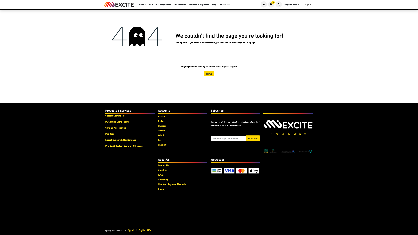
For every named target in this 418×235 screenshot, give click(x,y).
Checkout (162, 144)
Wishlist (162, 135)
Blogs (161, 189)
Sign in (308, 4)
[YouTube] (283, 134)
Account (162, 116)
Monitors (109, 134)
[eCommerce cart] (264, 4)
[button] (279, 4)
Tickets (161, 130)
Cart (160, 140)
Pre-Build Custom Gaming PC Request (124, 146)
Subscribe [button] (253, 138)
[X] (277, 134)
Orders (161, 121)
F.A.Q (160, 174)
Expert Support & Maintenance (120, 140)
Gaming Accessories (115, 127)
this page (250, 42)
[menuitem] (143, 4)
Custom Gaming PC (114, 115)
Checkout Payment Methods (172, 184)
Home (209, 73)
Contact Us (163, 165)
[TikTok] (295, 134)
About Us (162, 170)
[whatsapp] (300, 134)
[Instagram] (289, 134)
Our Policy (163, 179)
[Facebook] (271, 134)
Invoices (162, 126)
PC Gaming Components (117, 121)
